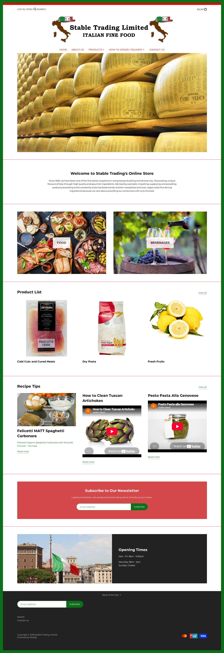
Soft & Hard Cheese (112, 102)
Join (29, 9)
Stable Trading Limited (46, 635)
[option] (112, 102)
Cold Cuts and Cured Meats (36, 361)
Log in (21, 9)
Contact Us (23, 620)
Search (21, 617)
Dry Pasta (89, 361)
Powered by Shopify (27, 637)
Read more (23, 451)
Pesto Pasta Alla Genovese (173, 395)
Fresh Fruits (156, 361)
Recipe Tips (28, 386)
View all (203, 292)
